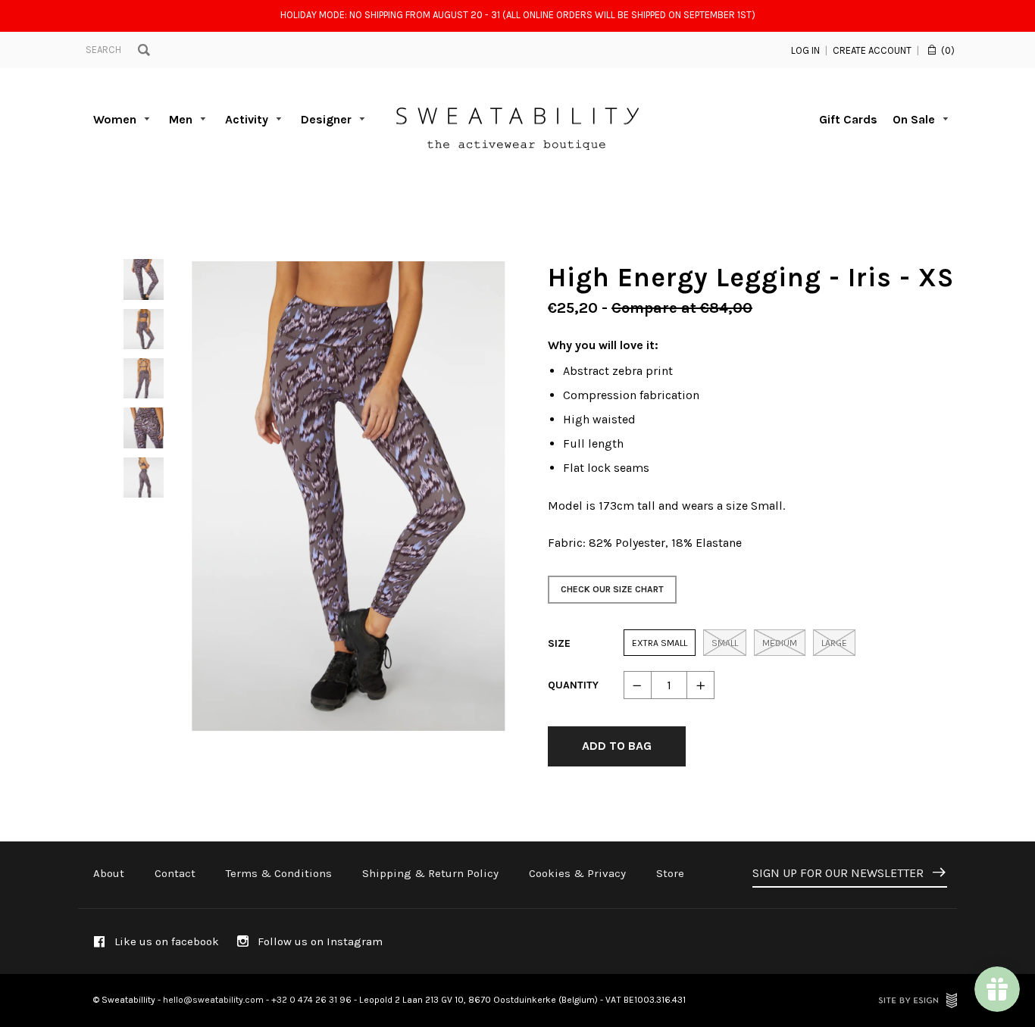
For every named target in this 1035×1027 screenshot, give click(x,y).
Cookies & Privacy (577, 873)
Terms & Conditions (279, 873)
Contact (175, 873)
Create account (872, 50)
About (108, 873)
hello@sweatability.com (213, 999)
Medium (779, 643)
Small (724, 643)
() (948, 50)
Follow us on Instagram (319, 941)
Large (834, 643)
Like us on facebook (165, 941)
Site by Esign (917, 1000)
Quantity (573, 685)
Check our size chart (612, 589)
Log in (805, 50)
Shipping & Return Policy (430, 873)
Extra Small (659, 643)
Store (670, 873)
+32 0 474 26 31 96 (311, 999)
